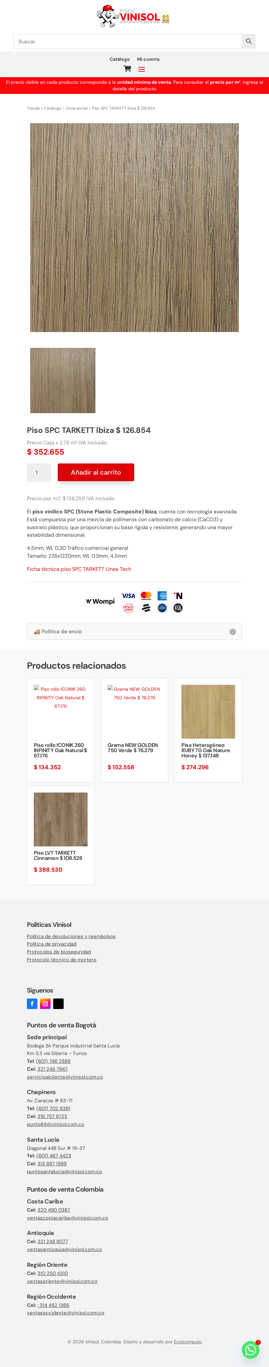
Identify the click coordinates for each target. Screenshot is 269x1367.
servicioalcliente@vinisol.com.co (65, 1077)
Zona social (77, 108)
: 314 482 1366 (53, 1305)
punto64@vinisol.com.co (55, 1124)
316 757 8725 (52, 1116)
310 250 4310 (52, 1273)
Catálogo (120, 59)
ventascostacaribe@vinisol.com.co (67, 1218)
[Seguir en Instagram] (45, 1003)
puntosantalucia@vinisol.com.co (64, 1171)
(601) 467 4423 (53, 1156)
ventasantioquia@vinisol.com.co (64, 1249)
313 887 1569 (52, 1163)
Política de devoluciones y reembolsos (71, 936)
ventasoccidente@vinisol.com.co (65, 1313)
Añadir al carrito (96, 472)
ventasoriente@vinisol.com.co (62, 1281)
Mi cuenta (148, 59)
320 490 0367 (53, 1210)
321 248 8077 (52, 1241)
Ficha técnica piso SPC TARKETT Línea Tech (79, 569)
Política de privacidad (51, 944)
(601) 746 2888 (53, 1061)
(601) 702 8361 (53, 1108)
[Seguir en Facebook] (32, 1003)
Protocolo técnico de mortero (61, 959)
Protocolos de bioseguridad (59, 952)
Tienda (33, 108)
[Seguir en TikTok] (58, 1003)
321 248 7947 (52, 1069)
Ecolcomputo (188, 1342)
